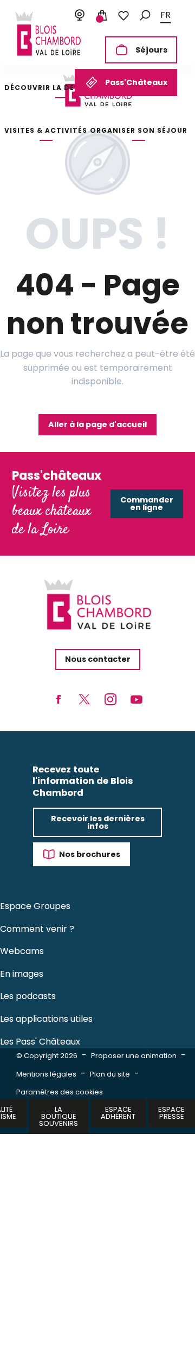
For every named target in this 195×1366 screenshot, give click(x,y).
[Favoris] (123, 15)
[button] (145, 15)
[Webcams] (80, 15)
